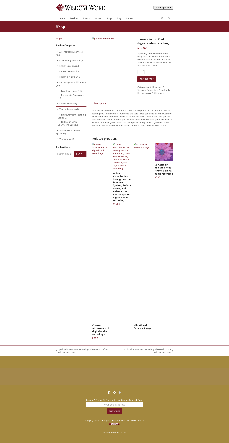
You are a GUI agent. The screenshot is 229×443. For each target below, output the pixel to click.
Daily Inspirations (163, 7)
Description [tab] (100, 103)
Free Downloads (69, 91)
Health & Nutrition (68, 76)
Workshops (65, 138)
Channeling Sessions (69, 60)
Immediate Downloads (158, 90)
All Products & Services (71, 51)
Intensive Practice (70, 71)
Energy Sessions (67, 65)
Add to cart (147, 79)
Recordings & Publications (150, 93)
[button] (169, 18)
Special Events (66, 103)
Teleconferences (67, 109)
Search (80, 153)
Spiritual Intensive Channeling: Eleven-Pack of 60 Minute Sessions (81, 351)
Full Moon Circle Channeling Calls (67, 123)
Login (59, 38)
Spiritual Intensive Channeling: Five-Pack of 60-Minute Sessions (144, 351)
